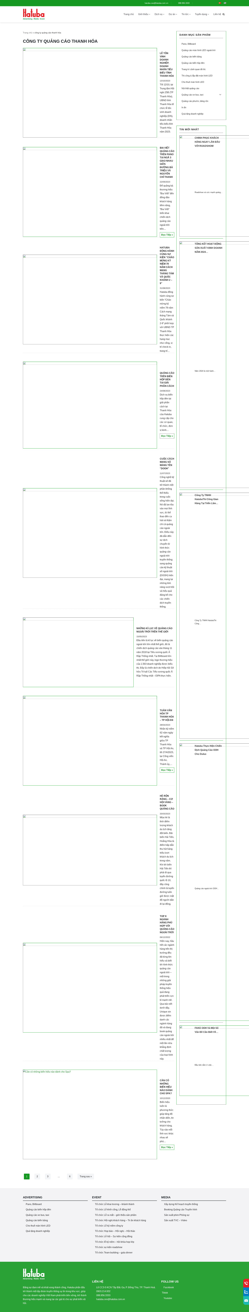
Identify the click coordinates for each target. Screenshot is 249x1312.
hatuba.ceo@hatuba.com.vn (156, 3)
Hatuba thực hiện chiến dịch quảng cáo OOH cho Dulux (208, 750)
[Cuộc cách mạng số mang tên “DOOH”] (90, 533)
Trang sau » (86, 1176)
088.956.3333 (183, 3)
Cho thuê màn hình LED (38, 1225)
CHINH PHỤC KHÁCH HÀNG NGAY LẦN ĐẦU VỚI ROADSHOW (207, 142)
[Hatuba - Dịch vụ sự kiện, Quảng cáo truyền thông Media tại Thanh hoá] (34, 14)
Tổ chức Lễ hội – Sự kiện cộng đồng (113, 1236)
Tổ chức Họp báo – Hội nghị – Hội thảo (115, 1231)
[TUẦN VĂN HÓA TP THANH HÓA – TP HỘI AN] (90, 741)
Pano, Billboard (34, 1204)
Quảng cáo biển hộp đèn (38, 1209)
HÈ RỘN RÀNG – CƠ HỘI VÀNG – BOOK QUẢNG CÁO (167, 802)
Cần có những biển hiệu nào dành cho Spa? (166, 1087)
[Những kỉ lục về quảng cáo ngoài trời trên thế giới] (78, 652)
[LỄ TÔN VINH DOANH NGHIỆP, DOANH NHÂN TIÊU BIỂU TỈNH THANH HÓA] (90, 93)
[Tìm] (223, 14)
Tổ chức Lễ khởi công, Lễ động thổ (113, 1209)
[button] (149, 14)
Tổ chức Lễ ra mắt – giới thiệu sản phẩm (115, 1215)
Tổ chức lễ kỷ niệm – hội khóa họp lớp (114, 1242)
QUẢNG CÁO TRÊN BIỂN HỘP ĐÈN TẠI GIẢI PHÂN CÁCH (167, 379)
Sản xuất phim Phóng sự (176, 1215)
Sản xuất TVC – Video (175, 1220)
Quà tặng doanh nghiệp (38, 1231)
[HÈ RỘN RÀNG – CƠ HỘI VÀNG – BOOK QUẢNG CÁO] (90, 850)
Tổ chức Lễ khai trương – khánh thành (114, 1204)
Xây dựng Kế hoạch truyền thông (181, 1204)
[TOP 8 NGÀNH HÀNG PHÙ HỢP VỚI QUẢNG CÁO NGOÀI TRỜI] (90, 988)
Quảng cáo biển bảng (37, 1220)
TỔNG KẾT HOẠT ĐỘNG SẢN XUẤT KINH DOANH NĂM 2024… (208, 248)
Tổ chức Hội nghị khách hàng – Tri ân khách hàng (120, 1220)
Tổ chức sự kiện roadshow (108, 1247)
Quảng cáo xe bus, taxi (37, 1215)
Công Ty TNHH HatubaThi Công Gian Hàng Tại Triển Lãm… (206, 499)
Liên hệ (217, 14)
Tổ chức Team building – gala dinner (113, 1252)
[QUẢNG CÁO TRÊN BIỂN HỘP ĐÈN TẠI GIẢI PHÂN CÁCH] (90, 405)
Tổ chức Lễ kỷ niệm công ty (109, 1225)
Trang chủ (128, 14)
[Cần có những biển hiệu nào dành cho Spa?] (90, 1114)
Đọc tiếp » (166, 235)
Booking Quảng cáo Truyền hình (180, 1209)
